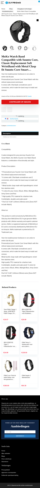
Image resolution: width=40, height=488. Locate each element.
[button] (38, 20)
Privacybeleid (5, 470)
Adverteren (4, 461)
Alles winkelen (5, 453)
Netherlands (14, 119)
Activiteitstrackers (7, 11)
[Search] (29, 2)
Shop (11, 9)
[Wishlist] (34, 3)
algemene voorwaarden (8, 472)
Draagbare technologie (24, 9)
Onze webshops (6, 459)
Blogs (3, 456)
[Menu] (2, 2)
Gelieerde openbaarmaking (9, 475)
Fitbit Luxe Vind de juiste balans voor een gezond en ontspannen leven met (10, 379)
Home (3, 9)
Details (29, 96)
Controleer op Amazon (20, 102)
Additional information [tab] (9, 137)
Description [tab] (7, 133)
